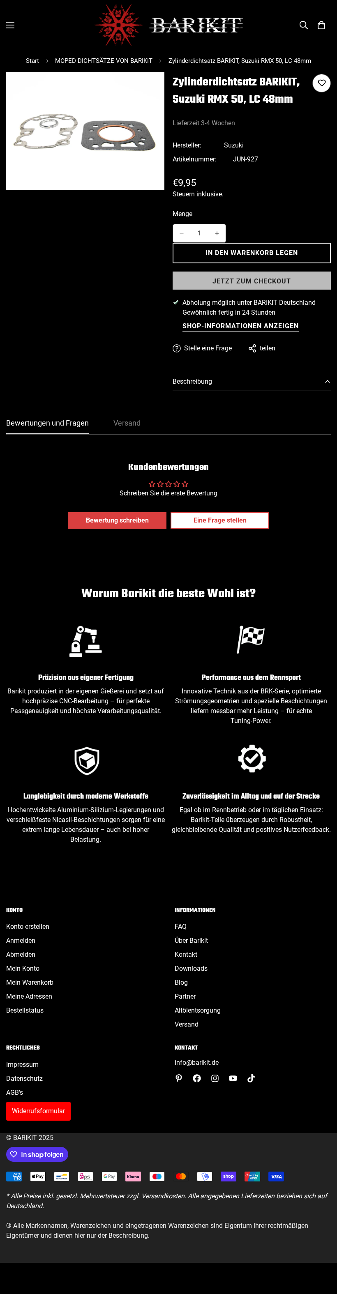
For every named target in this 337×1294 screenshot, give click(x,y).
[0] (321, 25)
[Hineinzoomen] (151, 89)
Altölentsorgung (198, 1010)
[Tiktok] (251, 1078)
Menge (182, 214)
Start (32, 60)
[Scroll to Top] (321, 1249)
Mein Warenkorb (29, 982)
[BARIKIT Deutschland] (168, 25)
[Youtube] (233, 1078)
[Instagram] (215, 1078)
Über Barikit (191, 940)
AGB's (14, 1092)
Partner (185, 996)
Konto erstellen (27, 926)
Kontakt (186, 954)
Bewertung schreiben (117, 520)
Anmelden (20, 940)
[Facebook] (197, 1078)
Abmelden (20, 954)
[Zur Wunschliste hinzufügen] (321, 83)
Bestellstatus (25, 1010)
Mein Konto (22, 968)
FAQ (181, 926)
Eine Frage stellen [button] (220, 520)
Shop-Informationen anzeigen (240, 326)
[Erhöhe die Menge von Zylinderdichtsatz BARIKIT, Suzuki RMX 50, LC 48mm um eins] (217, 233)
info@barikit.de (197, 1062)
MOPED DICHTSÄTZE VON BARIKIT (103, 60)
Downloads (191, 968)
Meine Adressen (29, 996)
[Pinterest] (179, 1078)
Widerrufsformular (38, 1111)
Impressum (22, 1064)
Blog (181, 982)
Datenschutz (24, 1078)
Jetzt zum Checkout (251, 281)
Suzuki (234, 145)
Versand (187, 1024)
